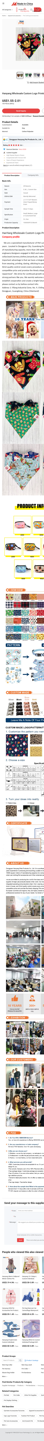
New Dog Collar (7, 1365)
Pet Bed (6, 1395)
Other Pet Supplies (30, 1395)
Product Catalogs (32, 1360)
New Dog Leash (27, 1365)
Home (4, 15)
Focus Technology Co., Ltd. (27, 1432)
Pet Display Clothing (10, 1400)
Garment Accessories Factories (14, 1411)
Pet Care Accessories (11, 1421)
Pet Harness (6, 1369)
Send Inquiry (21, 111)
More (4, 1425)
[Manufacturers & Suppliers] (22, 4)
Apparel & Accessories (14, 15)
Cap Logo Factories (10, 1416)
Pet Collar (25, 1369)
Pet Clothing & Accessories (30, 15)
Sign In (5, 165)
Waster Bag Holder (8, 1372)
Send (20, 1240)
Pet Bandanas (26, 1372)
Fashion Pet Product (28, 1416)
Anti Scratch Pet (27, 1421)
